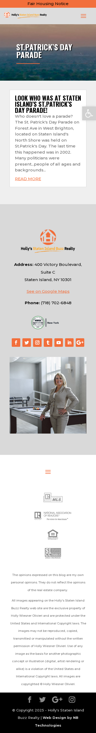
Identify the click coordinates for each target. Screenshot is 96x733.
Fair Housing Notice (48, 3)
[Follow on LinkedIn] (69, 342)
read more (28, 178)
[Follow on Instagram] (37, 342)
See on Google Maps (48, 291)
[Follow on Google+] (80, 342)
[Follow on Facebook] (16, 342)
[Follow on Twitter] (26, 342)
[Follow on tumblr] (48, 342)
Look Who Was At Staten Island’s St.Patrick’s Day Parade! (48, 104)
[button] (89, 113)
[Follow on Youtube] (58, 342)
